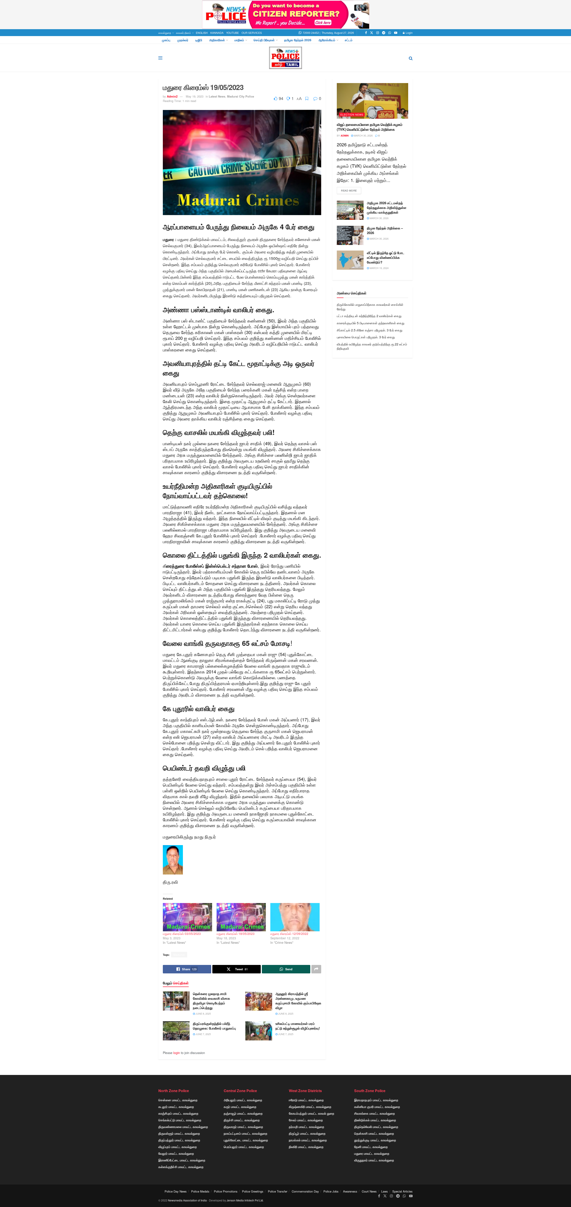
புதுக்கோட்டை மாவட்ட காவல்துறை (246, 1140)
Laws (384, 1191)
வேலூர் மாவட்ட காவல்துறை (176, 1153)
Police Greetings (252, 1191)
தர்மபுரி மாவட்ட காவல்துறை (306, 1126)
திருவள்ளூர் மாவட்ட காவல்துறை (179, 1133)
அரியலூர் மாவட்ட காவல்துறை (243, 1100)
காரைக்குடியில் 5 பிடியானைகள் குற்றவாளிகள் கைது (370, 323)
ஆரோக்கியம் (327, 40)
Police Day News (176, 1191)
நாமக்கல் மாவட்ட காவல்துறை (308, 1140)
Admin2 (172, 96)
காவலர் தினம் (183, 33)
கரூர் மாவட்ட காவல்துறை (240, 1106)
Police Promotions (226, 1191)
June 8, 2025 (203, 1013)
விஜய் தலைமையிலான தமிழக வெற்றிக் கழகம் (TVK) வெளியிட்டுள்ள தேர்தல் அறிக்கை (369, 127)
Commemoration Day (305, 1191)
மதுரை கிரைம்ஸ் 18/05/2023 (235, 933)
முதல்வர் (182, 40)
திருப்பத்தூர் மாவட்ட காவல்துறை (179, 1140)
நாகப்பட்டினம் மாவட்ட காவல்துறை (245, 1133)
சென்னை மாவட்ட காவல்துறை (177, 1100)
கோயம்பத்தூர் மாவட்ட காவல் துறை (311, 1113)
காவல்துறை (164, 33)
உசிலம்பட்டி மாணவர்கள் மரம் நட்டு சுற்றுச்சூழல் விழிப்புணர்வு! (297, 1026)
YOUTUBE (232, 33)
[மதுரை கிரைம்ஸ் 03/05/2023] (187, 917)
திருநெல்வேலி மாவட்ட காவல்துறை (376, 1126)
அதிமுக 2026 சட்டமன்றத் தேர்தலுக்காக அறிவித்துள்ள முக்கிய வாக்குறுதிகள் (386, 207)
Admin (345, 135)
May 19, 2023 (194, 96)
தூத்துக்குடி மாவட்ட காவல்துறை (375, 1140)
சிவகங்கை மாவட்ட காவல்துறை (374, 1113)
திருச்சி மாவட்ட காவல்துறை (242, 1120)
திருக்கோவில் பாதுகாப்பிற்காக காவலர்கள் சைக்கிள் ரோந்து (370, 306)
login (176, 1052)
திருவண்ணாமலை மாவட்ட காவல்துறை (183, 1126)
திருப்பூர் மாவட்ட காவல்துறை (307, 1133)
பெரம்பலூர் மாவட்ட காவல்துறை (244, 1146)
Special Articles (402, 1191)
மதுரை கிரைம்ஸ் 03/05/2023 (182, 933)
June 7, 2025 (203, 1034)
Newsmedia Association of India (187, 1200)
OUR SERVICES (252, 33)
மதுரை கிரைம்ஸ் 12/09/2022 (289, 933)
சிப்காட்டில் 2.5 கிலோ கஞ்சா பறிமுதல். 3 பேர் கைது (369, 330)
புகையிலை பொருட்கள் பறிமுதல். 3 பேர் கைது (366, 337)
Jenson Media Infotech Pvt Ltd (245, 1200)
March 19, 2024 (379, 268)
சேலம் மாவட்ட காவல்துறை (306, 1120)
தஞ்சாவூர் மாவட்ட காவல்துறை (243, 1113)
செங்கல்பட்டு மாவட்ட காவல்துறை (179, 1120)
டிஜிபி (198, 40)
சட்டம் (348, 40)
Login (409, 33)
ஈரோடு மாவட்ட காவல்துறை (306, 1100)
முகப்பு (166, 40)
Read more (349, 190)
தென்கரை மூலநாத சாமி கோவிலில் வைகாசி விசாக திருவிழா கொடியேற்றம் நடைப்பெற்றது (211, 1000)
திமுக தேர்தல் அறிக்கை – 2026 (385, 230)
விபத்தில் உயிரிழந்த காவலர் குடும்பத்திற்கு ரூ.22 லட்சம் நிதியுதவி (372, 346)
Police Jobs (331, 1191)
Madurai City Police (240, 96)
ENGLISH (202, 33)
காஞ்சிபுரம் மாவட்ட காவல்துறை (178, 1113)
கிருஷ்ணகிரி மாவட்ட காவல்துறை (310, 1106)
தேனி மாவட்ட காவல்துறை (371, 1146)
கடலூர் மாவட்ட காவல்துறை (176, 1106)
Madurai (179, 954)
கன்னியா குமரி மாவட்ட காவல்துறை (377, 1106)
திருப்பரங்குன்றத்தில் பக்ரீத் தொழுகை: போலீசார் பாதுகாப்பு (214, 1026)
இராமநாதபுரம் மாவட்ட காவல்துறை (376, 1100)
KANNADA (216, 33)
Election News (351, 114)
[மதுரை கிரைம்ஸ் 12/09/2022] (295, 917)
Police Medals (200, 1191)
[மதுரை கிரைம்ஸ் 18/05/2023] (241, 917)
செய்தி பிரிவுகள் (264, 40)
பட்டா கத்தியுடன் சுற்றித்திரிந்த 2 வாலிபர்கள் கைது (369, 316)
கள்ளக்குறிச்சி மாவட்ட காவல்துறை (180, 1166)
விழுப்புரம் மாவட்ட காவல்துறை (177, 1146)
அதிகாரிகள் (217, 40)
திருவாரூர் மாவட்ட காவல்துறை (243, 1126)
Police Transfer (277, 1191)
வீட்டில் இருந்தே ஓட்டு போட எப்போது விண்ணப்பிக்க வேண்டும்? (385, 257)
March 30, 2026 (363, 135)
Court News (369, 1191)
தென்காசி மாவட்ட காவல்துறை (374, 1133)
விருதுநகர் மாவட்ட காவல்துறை (374, 1160)
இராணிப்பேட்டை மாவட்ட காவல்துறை (181, 1160)
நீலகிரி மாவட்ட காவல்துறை (306, 1146)
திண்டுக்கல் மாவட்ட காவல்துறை (375, 1120)
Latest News (217, 96)
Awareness (350, 1191)
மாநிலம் (239, 40)
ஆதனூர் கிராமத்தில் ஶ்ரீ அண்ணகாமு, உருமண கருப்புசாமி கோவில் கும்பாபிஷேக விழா (298, 1000)
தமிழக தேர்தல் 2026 (297, 40)
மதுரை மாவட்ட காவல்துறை (371, 1153)
